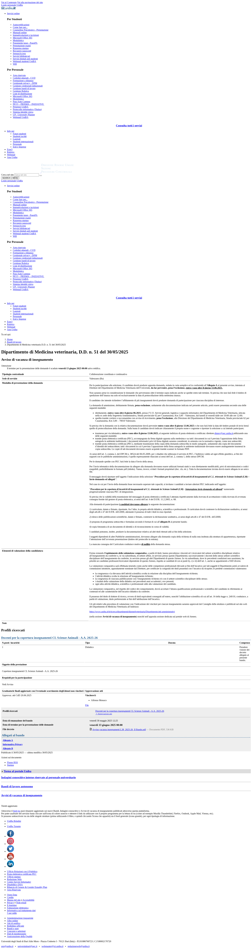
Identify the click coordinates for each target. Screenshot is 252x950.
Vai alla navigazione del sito (30, 2)
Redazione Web (14, 879)
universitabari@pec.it (27, 946)
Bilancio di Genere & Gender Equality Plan (27, 887)
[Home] (64, 172)
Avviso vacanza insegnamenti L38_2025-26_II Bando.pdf (119, 729)
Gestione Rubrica (21, 91)
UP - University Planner (24, 114)
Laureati (16, 139)
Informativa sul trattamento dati (21, 910)
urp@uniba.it (7, 946)
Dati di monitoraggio (16, 934)
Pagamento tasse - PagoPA (25, 43)
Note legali (21, 902)
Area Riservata (14, 890)
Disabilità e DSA (15, 884)
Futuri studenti (19, 133)
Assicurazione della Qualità (19, 936)
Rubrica (10, 152)
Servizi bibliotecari (21, 56)
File (87, 705)
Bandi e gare (13, 928)
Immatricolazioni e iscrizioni (26, 35)
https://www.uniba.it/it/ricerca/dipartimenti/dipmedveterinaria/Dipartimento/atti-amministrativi (132, 611)
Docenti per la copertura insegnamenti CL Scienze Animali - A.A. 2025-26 (129, 711)
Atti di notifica (13, 923)
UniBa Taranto (14, 826)
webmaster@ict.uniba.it (52, 946)
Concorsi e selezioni (16, 931)
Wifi (15, 64)
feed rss (16, 811)
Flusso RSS (12, 762)
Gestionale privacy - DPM (25, 83)
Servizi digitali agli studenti (25, 59)
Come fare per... (20, 27)
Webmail (11, 154)
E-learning (12, 905)
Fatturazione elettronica (17, 908)
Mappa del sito (14, 900)
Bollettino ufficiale (15, 926)
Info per (10, 131)
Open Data (12, 895)
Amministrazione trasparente (20, 918)
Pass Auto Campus (21, 101)
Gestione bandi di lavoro (24, 88)
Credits (10, 897)
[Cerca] (41, 175)
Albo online (12, 920)
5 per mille (12, 913)
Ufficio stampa (14, 876)
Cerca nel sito (7, 175)
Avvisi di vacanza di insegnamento (21, 795)
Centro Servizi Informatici (19, 882)
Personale (17, 144)
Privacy (10, 902)
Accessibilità (28, 900)
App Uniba (12, 157)
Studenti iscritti (20, 136)
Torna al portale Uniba (17, 771)
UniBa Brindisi (14, 821)
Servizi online (13, 13)
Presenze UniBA (20, 107)
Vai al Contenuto (9, 2)
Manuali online (20, 32)
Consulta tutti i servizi (129, 125)
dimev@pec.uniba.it (224, 433)
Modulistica (18, 40)
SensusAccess (19, 53)
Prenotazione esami (22, 45)
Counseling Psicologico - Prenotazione (30, 30)
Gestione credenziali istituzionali (28, 86)
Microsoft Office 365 (22, 38)
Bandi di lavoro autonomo (17, 786)
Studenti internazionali (23, 141)
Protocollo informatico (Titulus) (27, 109)
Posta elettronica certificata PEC (21, 874)
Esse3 (9, 149)
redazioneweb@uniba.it (79, 946)
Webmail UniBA (20, 117)
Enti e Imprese (19, 147)
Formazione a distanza (23, 80)
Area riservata (19, 75)
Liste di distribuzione (22, 93)
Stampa (10, 765)
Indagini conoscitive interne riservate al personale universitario (38, 777)
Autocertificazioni (21, 24)
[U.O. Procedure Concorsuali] (21, 172)
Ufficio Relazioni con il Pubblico (22, 871)
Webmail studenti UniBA (24, 61)
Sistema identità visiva (23, 112)
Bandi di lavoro (14, 342)
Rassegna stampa (21, 48)
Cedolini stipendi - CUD (24, 78)
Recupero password (22, 51)
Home (10, 339)
